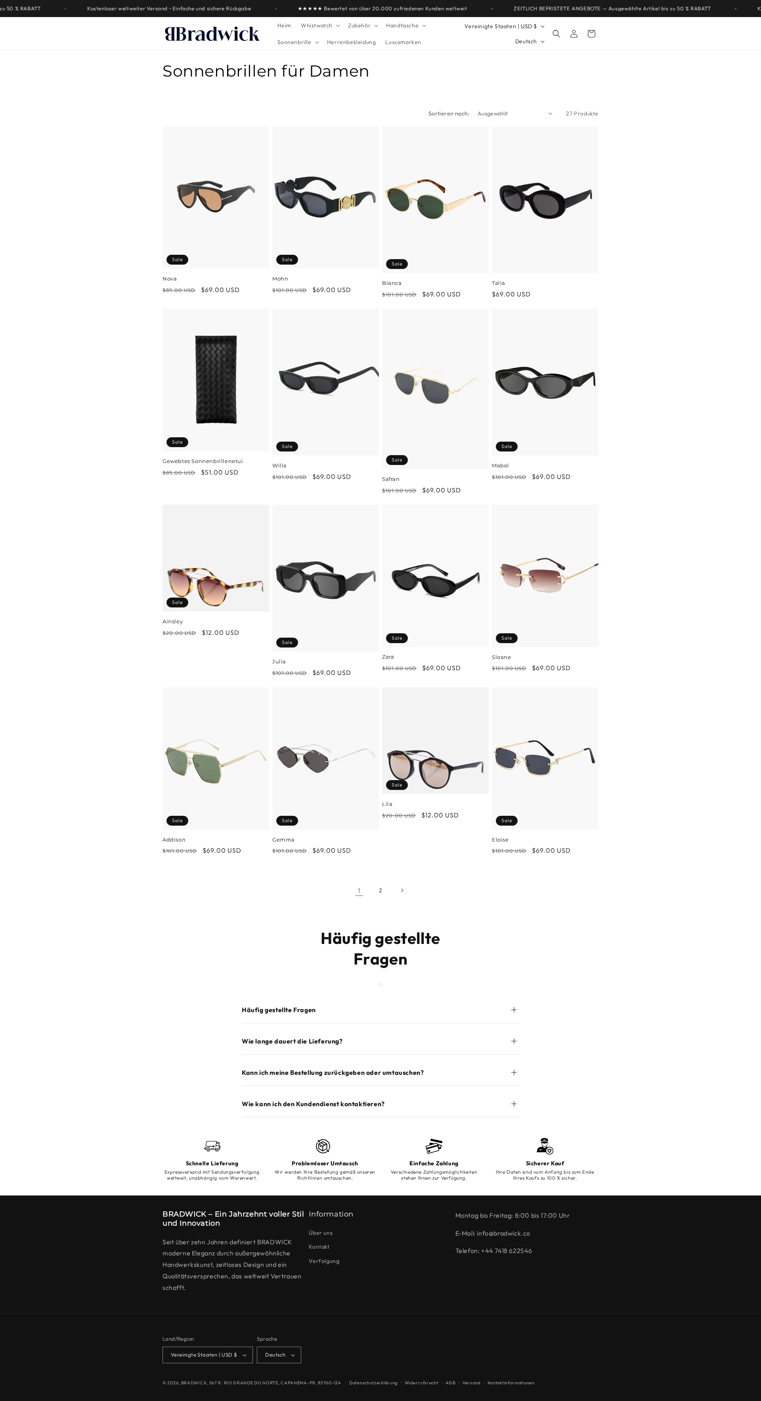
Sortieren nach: (449, 113)
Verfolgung (324, 1261)
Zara (388, 656)
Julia (279, 661)
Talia (498, 283)
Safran (391, 479)
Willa (279, 465)
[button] (319, 25)
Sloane (501, 657)
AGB (450, 1383)
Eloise (500, 839)
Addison (174, 839)
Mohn (280, 278)
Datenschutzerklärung (373, 1383)
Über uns (321, 1232)
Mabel (500, 465)
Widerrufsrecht (422, 1383)
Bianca (392, 283)
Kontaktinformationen (511, 1383)
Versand (471, 1383)
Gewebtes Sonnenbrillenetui (203, 461)
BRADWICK (194, 1383)
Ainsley (173, 621)
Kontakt (319, 1246)
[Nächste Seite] (402, 890)
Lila (387, 804)
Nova (170, 278)
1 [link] (359, 890)
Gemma (283, 839)
